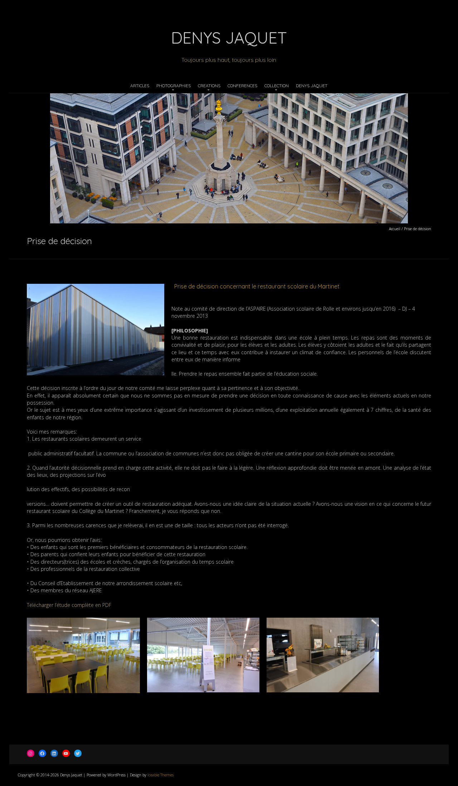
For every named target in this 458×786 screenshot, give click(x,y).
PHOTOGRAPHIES (173, 85)
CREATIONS (209, 85)
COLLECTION (276, 85)
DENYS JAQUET (311, 85)
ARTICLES (139, 85)
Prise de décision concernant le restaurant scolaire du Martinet (257, 286)
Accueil (394, 228)
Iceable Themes (160, 774)
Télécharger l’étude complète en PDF (69, 605)
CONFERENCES (242, 85)
